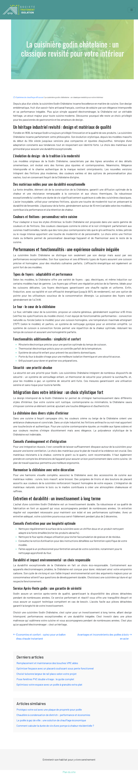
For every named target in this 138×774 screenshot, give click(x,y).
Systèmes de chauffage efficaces (29, 97)
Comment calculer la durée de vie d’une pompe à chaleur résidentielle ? (55, 725)
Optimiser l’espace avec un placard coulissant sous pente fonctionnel (55, 668)
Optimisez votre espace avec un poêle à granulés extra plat (49, 684)
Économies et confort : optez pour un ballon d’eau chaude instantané (41, 636)
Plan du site (69, 771)
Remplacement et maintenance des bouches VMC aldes (47, 663)
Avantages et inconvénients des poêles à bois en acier (103, 636)
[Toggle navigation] (131, 9)
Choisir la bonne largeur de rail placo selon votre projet (46, 673)
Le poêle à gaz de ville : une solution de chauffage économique (51, 720)
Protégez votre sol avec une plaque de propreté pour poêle (49, 709)
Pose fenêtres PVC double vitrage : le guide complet (45, 679)
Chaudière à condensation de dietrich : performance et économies (53, 714)
